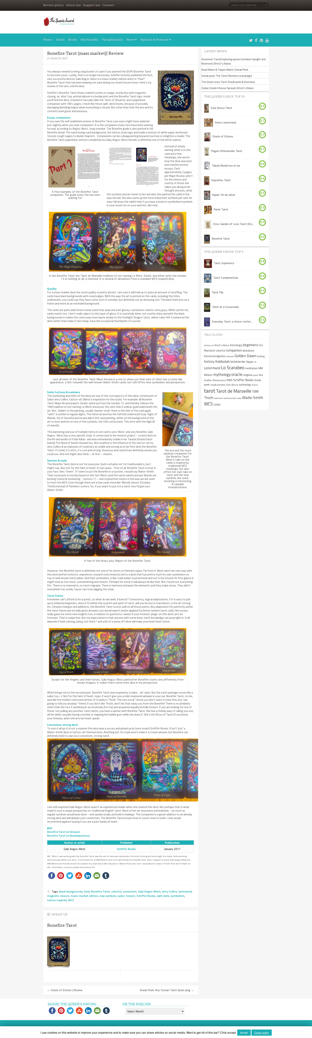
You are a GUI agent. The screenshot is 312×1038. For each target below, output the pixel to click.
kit (255, 362)
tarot (209, 391)
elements (230, 356)
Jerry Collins (169, 891)
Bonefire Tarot (100, 891)
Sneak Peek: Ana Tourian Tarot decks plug (167, 990)
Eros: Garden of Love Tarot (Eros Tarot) (233, 224)
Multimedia (89, 39)
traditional (218, 398)
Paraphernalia (112, 39)
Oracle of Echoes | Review (64, 990)
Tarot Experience (224, 263)
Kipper (250, 362)
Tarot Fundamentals (225, 277)
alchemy (207, 345)
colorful (116, 891)
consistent (129, 891)
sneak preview (217, 385)
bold (87, 891)
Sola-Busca (232, 385)
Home (47, 39)
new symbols (107, 896)
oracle (236, 374)
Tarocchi (255, 384)
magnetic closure (58, 896)
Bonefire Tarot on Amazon (63, 832)
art (212, 345)
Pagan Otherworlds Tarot (226, 151)
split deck (163, 896)
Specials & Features (154, 39)
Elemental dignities (215, 356)
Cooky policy (261, 1032)
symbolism (177, 896)
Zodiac (217, 405)
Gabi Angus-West (149, 891)
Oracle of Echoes (222, 136)
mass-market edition (84, 896)
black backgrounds (71, 891)
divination (248, 350)
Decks (60, 39)
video (239, 398)
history (209, 361)
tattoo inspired (57, 900)
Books (72, 39)
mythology (222, 374)
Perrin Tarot (221, 209)
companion (234, 350)
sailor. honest (126, 896)
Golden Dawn (245, 356)
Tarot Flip (217, 292)
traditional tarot (229, 398)
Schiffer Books (126, 849)
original (247, 375)
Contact (108, 5)
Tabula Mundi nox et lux (226, 165)
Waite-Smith (252, 397)
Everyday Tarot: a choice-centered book (232, 321)
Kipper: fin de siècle (223, 195)
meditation (251, 368)
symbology (245, 385)
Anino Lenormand (225, 122)
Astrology (236, 345)
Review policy (53, 5)
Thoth (208, 397)
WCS (71, 900)
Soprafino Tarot (221, 180)
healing (261, 356)
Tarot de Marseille (233, 390)
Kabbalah (222, 361)
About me (73, 5)
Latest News (215, 51)
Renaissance (219, 380)
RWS (230, 380)
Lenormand (212, 367)
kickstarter (238, 361)
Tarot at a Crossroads (225, 307)
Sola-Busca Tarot (221, 108)
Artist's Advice (221, 345)
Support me (91, 5)
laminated (185, 891)
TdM (255, 391)
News (130, 39)
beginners (250, 345)
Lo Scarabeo (232, 367)
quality (255, 375)
